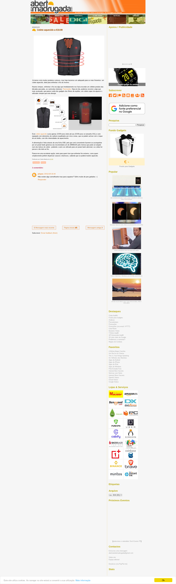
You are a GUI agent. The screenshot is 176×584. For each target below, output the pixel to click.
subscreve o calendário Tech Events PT (127, 541)
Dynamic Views (114, 331)
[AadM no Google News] (132, 95)
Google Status (114, 382)
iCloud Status (113, 380)
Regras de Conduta (115, 342)
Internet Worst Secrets (116, 375)
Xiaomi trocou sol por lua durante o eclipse (126, 225)
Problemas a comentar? (117, 339)
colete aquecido (41, 134)
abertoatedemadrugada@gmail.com (121, 553)
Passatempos (40, 15)
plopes (40, 174)
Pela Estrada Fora (115, 369)
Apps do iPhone (114, 362)
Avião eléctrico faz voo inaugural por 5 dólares (126, 302)
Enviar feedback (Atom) (49, 233)
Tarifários (78, 15)
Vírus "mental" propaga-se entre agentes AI (126, 276)
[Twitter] (114, 95)
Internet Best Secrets (116, 371)
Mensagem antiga (95, 228)
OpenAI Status (114, 377)
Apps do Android (114, 360)
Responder (42, 180)
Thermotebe (67, 89)
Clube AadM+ (97, 15)
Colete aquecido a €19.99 (49, 30)
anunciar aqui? (127, 64)
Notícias (117, 15)
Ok (163, 580)
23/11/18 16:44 (50, 174)
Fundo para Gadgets (116, 318)
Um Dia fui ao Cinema (116, 353)
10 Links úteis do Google (117, 337)
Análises (136, 15)
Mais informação (83, 580)
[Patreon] (119, 95)
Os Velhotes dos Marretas (118, 358)
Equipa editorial (114, 559)
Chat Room (112, 328)
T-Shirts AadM (114, 333)
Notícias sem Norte (115, 373)
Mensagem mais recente (44, 228)
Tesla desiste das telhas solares (126, 250)
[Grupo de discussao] (137, 95)
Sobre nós (112, 557)
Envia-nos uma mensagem (118, 551)
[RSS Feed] (123, 95)
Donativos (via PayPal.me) (118, 564)
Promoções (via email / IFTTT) (119, 326)
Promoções (59, 15)
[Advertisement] (127, 45)
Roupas (43, 162)
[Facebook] (110, 95)
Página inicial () (71, 228)
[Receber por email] (128, 95)
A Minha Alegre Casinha (117, 351)
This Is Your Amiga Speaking (119, 356)
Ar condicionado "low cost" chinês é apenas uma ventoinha (126, 198)
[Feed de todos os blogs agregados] (142, 95)
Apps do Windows (115, 367)
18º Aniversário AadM (116, 335)
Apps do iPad (113, 364)
